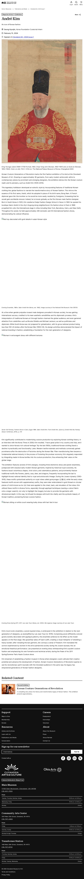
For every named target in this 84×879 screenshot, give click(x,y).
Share (76, 14)
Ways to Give (6, 716)
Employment (47, 716)
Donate (4, 723)
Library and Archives (8, 731)
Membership (6, 719)
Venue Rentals (47, 737)
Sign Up (76, 751)
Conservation (6, 741)
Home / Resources (6, 9)
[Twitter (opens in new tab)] (80, 758)
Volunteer (46, 723)
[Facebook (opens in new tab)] (63, 758)
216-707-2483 (7, 819)
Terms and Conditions (8, 872)
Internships (46, 719)
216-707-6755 (7, 847)
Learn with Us (6, 734)
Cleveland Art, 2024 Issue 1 (37, 9)
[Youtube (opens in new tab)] (75, 758)
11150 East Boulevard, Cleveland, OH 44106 (19, 788)
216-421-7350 (7, 791)
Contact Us (46, 741)
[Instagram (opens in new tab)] (69, 758)
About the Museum (49, 731)
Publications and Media (21, 9)
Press (44, 734)
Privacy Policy (6, 875)
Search (76, 4)
